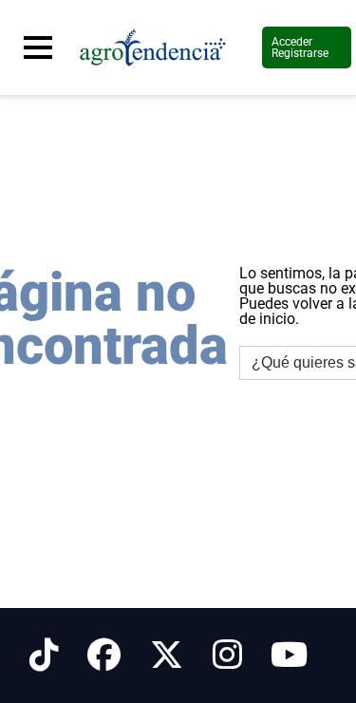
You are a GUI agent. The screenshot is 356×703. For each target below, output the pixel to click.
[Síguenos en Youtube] (289, 655)
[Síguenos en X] (166, 655)
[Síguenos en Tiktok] (44, 655)
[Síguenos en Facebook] (104, 655)
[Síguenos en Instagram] (227, 655)
